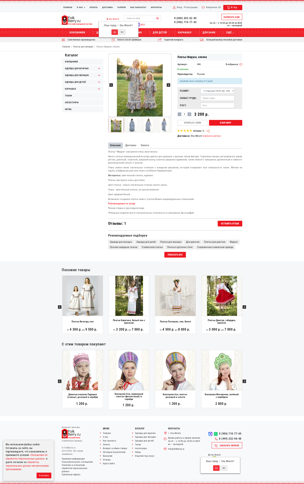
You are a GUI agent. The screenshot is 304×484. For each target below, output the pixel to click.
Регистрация (191, 7)
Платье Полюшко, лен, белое (175, 321)
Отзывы (107, 459)
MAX (142, 24)
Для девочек (193, 241)
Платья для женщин (83, 46)
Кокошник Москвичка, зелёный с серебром (222, 396)
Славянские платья (152, 247)
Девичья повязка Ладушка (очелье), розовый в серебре (82, 396)
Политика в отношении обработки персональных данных (74, 468)
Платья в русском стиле (180, 247)
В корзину (225, 122)
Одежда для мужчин (145, 433)
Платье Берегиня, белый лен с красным (129, 321)
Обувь (68, 109)
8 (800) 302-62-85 (185, 18)
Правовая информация (73, 458)
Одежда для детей (146, 241)
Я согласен (44, 475)
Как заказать (109, 440)
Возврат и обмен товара (115, 448)
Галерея (121, 7)
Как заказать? (138, 7)
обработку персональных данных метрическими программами (27, 466)
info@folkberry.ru (176, 449)
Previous (60, 307)
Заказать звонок (229, 445)
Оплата (94, 7)
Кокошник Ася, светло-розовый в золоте (175, 396)
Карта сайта (109, 463)
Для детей (160, 32)
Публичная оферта (71, 474)
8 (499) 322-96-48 (230, 438)
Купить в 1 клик (192, 122)
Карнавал (184, 32)
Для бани (209, 32)
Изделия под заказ (144, 456)
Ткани (68, 95)
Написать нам (232, 17)
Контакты (156, 7)
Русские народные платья (123, 247)
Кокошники (77, 32)
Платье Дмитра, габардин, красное (222, 321)
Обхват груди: (188, 98)
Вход (179, 7)
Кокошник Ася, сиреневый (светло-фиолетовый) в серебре (129, 397)
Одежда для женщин (121, 241)
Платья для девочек (214, 241)
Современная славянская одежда (215, 247)
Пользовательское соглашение (77, 462)
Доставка (107, 7)
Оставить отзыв (230, 223)
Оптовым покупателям (114, 452)
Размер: (184, 90)
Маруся (234, 241)
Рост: (183, 105)
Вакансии (107, 456)
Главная (67, 7)
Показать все (175, 254)
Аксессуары (72, 102)
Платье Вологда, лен (83, 321)
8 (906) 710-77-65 (185, 22)
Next (244, 307)
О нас (80, 7)
